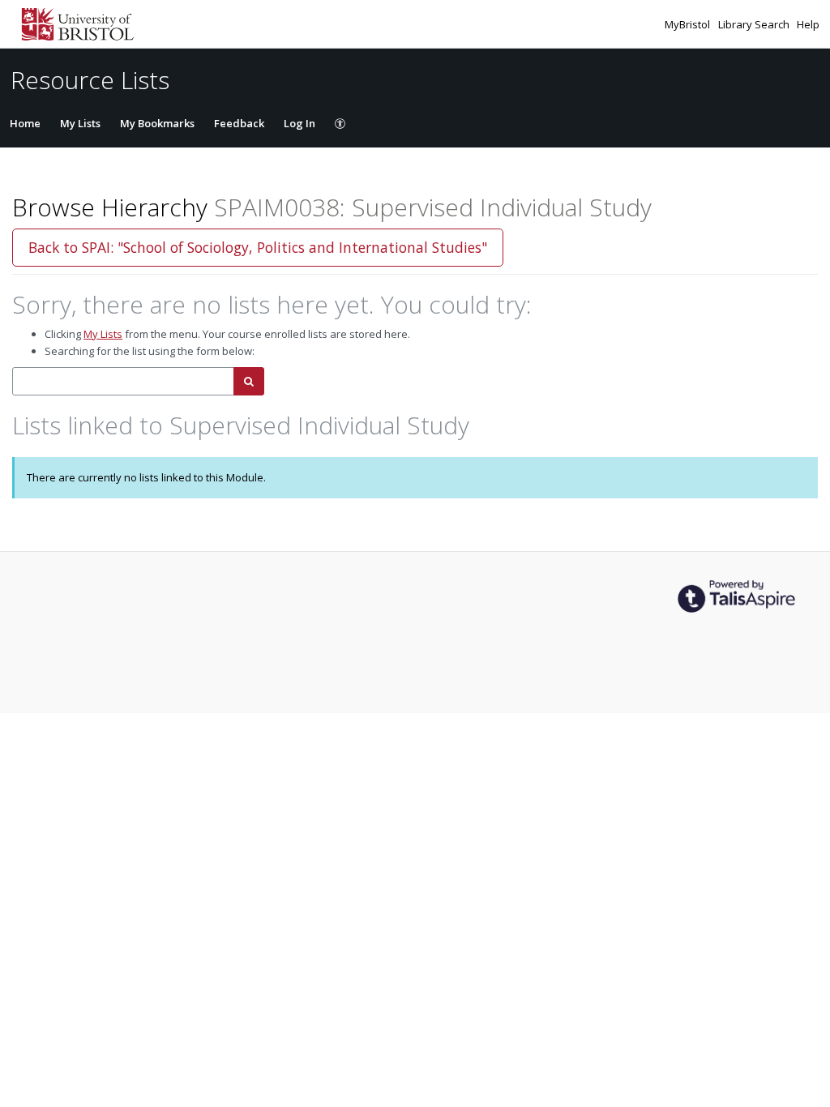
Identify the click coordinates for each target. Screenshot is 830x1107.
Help (808, 24)
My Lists (80, 123)
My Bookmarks (157, 123)
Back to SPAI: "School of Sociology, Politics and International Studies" (257, 247)
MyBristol (688, 24)
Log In (299, 123)
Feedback (239, 123)
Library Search (755, 24)
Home (25, 123)
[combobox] (123, 381)
